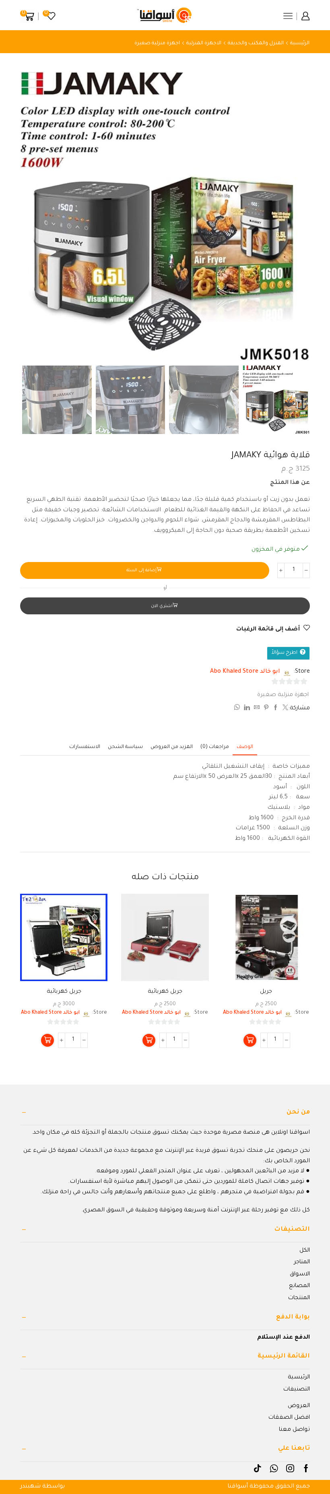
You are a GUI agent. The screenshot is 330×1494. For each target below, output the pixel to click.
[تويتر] (284, 709)
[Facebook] (306, 1468)
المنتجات (299, 1298)
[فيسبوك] (275, 709)
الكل (304, 1251)
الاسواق (300, 1274)
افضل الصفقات (289, 1418)
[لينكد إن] (247, 709)
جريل (266, 992)
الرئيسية (299, 43)
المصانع (299, 1286)
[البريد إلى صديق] (257, 709)
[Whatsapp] (274, 1468)
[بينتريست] (266, 709)
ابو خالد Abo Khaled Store (245, 672)
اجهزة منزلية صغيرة (157, 43)
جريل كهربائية (165, 992)
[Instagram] (290, 1468)
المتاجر (302, 1262)
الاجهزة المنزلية (203, 43)
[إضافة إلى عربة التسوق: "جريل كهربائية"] (149, 1040)
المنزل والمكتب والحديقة (256, 43)
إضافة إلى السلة (141, 570)
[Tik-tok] (258, 1468)
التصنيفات (296, 1390)
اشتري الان (162, 606)
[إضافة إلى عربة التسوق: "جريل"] (250, 1040)
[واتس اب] (238, 709)
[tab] (245, 747)
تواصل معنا (294, 1430)
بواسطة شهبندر (42, 1487)
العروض (299, 1406)
